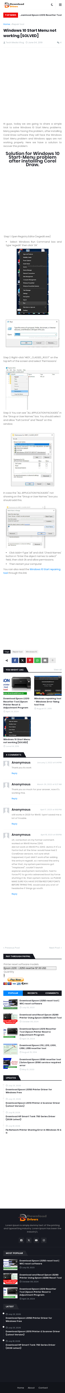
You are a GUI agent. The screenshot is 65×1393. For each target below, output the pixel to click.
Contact (43, 1387)
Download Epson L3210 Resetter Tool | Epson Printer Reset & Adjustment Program (40, 15)
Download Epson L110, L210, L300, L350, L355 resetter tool (38, 1047)
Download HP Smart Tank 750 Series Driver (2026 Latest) (30, 1118)
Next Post (54, 947)
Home (6, 24)
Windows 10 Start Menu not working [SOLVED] (16, 741)
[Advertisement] (32, 85)
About (31, 1387)
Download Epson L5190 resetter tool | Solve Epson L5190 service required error (40, 1062)
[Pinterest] (30, 660)
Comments (51, 993)
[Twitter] (22, 660)
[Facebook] (15, 660)
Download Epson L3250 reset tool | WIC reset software (39, 1002)
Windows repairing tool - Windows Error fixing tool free (47, 701)
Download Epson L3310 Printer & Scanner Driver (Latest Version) (33, 1105)
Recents (32, 993)
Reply (14, 773)
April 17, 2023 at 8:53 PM (51, 809)
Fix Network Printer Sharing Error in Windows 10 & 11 (33, 1131)
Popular (13, 993)
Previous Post (12, 947)
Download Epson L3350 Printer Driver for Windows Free (29, 1091)
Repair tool (18, 24)
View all (58, 669)
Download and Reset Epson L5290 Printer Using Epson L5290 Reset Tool (41, 1016)
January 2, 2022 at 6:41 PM (49, 762)
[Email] (45, 660)
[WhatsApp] (37, 660)
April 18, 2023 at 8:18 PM (51, 834)
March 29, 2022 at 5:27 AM (49, 784)
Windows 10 (31, 651)
